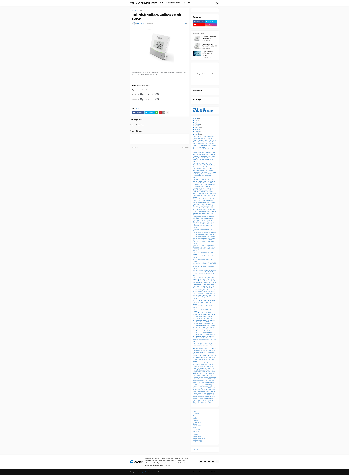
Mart (196, 133)
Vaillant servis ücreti (199, 438)
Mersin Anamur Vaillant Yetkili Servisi (204, 396)
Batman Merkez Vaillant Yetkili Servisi (209, 45)
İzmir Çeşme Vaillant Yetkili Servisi (203, 329)
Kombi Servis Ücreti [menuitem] (173, 3)
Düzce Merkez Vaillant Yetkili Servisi (203, 222)
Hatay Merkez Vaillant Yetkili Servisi (203, 284)
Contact (206, 472)
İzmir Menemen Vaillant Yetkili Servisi (204, 331)
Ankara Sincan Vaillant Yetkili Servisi (203, 138)
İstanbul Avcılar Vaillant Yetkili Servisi (204, 291)
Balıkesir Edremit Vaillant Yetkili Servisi (204, 172)
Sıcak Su (195, 427)
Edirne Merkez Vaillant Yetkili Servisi (203, 220)
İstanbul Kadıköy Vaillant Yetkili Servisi (204, 290)
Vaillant (142, 11)
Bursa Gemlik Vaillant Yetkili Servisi (203, 190)
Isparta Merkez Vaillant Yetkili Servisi (204, 281)
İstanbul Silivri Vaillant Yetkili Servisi (203, 277)
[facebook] (201, 461)
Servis (195, 424)
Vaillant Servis (197, 436)
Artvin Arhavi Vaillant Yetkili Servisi (203, 163)
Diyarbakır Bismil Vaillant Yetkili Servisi (204, 224)
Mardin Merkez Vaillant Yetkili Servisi (204, 391)
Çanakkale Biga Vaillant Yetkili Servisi (204, 240)
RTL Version (215, 472)
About (200, 472)
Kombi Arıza (196, 151)
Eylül (196, 120)
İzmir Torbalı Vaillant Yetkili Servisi (203, 318)
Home (194, 472)
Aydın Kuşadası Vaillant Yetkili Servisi (204, 165)
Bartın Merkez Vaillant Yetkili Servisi (203, 179)
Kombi (195, 418)
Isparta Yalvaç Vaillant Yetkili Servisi (203, 279)
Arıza (194, 411)
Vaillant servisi (197, 440)
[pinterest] (213, 461)
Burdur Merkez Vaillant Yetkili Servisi (204, 202)
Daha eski (185, 147)
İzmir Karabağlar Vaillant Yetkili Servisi (204, 334)
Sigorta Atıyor (197, 429)
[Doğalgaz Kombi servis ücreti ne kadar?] (197, 53)
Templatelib (156, 472)
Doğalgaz (196, 413)
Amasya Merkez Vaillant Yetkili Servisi (204, 143)
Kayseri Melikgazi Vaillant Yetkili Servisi (204, 343)
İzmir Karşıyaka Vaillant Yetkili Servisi (204, 320)
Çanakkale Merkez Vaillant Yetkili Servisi (205, 245)
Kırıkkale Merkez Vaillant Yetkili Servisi (204, 357)
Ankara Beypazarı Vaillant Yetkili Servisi (204, 140)
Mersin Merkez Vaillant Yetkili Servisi (203, 395)
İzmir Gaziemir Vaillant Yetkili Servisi (203, 327)
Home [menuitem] (161, 3)
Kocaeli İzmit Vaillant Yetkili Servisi (203, 366)
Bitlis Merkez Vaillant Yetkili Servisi (203, 188)
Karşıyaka (196, 417)
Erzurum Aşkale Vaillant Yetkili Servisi (204, 209)
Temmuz (197, 129)
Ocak (196, 404)
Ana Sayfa (135, 11)
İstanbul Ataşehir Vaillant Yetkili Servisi (204, 270)
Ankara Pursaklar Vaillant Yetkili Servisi (204, 149)
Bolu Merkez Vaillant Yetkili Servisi (203, 204)
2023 (196, 122)
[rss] (217, 461)
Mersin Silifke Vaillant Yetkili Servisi (203, 398)
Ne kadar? (196, 420)
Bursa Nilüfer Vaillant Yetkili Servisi (203, 199)
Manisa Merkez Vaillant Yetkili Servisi (204, 382)
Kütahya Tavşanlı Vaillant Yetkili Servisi (204, 377)
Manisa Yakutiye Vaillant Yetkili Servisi (204, 388)
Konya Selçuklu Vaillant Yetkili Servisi (204, 373)
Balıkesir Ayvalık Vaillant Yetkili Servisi (204, 174)
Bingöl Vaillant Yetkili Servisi (201, 186)
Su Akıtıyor (196, 431)
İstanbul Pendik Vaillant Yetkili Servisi (204, 314)
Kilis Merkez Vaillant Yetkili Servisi (203, 364)
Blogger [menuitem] (187, 3)
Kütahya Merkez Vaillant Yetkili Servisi (204, 379)
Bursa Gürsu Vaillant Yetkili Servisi (203, 200)
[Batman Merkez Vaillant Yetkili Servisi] (197, 46)
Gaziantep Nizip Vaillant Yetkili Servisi (204, 247)
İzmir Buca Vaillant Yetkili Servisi (202, 322)
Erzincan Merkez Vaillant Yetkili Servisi (204, 211)
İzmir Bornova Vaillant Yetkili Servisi (203, 338)
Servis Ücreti (197, 426)
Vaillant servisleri (198, 442)
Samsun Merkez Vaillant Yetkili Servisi (204, 400)
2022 (196, 126)
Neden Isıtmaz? (197, 422)
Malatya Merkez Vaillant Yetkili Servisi (204, 380)
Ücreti (195, 433)
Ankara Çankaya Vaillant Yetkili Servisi (204, 145)
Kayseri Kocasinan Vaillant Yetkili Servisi (205, 355)
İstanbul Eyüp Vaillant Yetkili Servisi (203, 313)
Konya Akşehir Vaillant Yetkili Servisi (203, 375)
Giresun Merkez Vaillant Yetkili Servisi (204, 286)
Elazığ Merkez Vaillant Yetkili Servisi (203, 216)
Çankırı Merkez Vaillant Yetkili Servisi (204, 238)
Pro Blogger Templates (144, 472)
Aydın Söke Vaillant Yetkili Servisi (203, 170)
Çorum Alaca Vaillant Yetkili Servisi (209, 37)
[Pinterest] (160, 112)
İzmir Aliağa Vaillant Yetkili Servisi (203, 332)
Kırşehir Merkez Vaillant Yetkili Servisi (204, 363)
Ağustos (197, 124)
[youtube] (209, 461)
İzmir (194, 415)
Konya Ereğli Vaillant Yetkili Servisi (203, 370)
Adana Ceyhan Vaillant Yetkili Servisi (204, 154)
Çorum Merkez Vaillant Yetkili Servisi (204, 236)
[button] (217, 3)
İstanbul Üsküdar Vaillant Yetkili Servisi (204, 272)
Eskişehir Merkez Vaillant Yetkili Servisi (204, 206)
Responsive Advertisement (205, 74)
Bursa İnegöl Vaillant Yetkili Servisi (203, 191)
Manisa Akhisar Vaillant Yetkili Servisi (204, 384)
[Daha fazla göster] (167, 112)
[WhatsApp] (156, 112)
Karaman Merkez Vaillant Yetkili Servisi (204, 348)
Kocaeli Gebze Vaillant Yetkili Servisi (203, 368)
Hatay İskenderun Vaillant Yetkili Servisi (204, 282)
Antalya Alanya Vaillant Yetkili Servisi (204, 158)
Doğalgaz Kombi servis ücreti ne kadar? (207, 53)
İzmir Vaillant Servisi (199, 147)
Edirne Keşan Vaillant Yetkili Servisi (203, 218)
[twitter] (205, 461)
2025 (196, 118)
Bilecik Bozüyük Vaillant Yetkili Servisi (204, 184)
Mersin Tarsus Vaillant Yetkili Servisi (203, 393)
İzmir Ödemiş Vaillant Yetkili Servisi (203, 323)
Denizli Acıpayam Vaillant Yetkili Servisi (204, 232)
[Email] (163, 112)
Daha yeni (135, 147)
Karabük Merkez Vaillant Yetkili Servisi (204, 350)
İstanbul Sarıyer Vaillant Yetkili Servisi (204, 300)
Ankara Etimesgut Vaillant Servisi (203, 142)
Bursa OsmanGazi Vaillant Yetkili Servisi (204, 193)
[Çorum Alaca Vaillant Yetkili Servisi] (197, 38)
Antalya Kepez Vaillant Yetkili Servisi (204, 156)
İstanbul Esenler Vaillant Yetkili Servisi (204, 295)
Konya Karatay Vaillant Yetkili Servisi (204, 371)
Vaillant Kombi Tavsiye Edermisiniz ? (204, 152)
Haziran (197, 131)
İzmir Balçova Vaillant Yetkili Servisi (203, 336)
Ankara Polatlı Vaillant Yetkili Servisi (203, 136)
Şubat (197, 134)
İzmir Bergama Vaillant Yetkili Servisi (204, 325)
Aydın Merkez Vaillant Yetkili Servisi (203, 167)
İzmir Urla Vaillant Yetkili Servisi (202, 316)
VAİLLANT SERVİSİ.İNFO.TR (143, 3)
